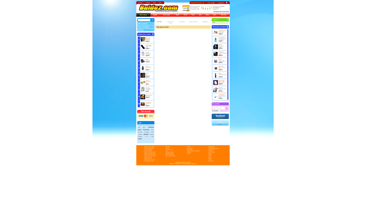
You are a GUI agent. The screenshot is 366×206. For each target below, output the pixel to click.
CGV (167, 150)
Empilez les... (148, 96)
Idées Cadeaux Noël (148, 148)
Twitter (188, 153)
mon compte (211, 3)
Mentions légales (169, 153)
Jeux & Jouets (166, 14)
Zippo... (147, 52)
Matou (220, 59)
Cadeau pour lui (147, 157)
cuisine (143, 125)
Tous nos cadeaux (148, 149)
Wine (220, 73)
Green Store (224, 14)
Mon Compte (190, 148)
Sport (214, 14)
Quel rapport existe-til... (148, 39)
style (140, 139)
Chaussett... (149, 45)
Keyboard (221, 51)
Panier (215, 20)
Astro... (147, 73)
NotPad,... (148, 88)
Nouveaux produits (219, 27)
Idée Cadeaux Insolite (170, 155)
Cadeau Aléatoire (148, 150)
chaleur (140, 136)
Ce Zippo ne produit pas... (148, 54)
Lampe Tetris (149, 95)
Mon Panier (189, 149)
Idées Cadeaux (143, 14)
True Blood (148, 102)
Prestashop (177, 163)
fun (153, 125)
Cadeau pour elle (148, 158)
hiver (152, 130)
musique (146, 132)
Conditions (221, 3)
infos (154, 2)
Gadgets (155, 14)
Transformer (222, 37)
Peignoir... (148, 38)
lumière (140, 134)
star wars (141, 127)
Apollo (220, 44)
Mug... (147, 59)
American (221, 66)
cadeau (139, 125)
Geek (200, 14)
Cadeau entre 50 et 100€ (150, 154)
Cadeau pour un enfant (149, 159)
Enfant (193, 14)
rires (152, 136)
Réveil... (148, 66)
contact (147, 2)
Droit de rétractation (170, 154)
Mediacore (194, 163)
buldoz (152, 134)
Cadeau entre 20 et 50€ (149, 153)
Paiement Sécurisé (196, 3)
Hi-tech (185, 14)
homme (140, 132)
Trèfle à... (148, 80)
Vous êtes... (148, 60)
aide (160, 2)
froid (152, 132)
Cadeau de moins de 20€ (150, 152)
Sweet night (222, 80)
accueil (140, 2)
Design (207, 14)
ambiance (147, 136)
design (146, 125)
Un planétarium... (148, 75)
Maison (177, 14)
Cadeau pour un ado (149, 160)
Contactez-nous (169, 149)
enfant (150, 125)
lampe (146, 134)
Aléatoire (140, 30)
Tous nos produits (143, 27)
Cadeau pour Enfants (213, 148)
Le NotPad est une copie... (148, 89)
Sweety (220, 87)
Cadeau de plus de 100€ (149, 155)
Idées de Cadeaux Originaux (193, 150)
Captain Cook (222, 30)
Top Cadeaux (211, 149)
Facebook (189, 152)
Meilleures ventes (144, 34)
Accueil (167, 148)
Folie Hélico (222, 94)
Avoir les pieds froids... (148, 46)
